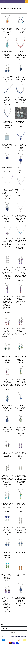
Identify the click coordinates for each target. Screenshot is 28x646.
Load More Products (14, 617)
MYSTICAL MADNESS (11, 636)
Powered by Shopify (21, 636)
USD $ (13, 632)
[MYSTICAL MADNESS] (14, 1)
